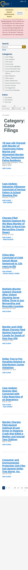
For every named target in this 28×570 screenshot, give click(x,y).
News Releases (10, 76)
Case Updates (10, 59)
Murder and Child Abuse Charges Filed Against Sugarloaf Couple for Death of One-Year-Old (13, 332)
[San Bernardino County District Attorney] (6, 4)
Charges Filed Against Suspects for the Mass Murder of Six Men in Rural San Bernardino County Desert (13, 225)
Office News (9, 78)
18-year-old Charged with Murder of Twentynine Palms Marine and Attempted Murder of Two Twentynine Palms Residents (13, 151)
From (4, 106)
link (16, 28)
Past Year (8, 102)
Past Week (8, 98)
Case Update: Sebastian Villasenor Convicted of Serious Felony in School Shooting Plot (14, 189)
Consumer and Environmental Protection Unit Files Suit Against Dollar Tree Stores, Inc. (13, 465)
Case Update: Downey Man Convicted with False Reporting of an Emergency (12, 393)
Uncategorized (10, 88)
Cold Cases (9, 62)
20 (15, 488)
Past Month (9, 100)
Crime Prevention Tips (12, 69)
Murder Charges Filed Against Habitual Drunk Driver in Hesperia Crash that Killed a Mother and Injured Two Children (13, 430)
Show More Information (20, 13)
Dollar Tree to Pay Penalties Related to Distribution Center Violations (13, 363)
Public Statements (11, 81)
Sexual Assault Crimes (12, 83)
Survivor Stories (10, 85)
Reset (4, 50)
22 (22, 488)
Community (9, 64)
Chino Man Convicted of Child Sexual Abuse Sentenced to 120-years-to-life (12, 260)
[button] (24, 46)
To (14, 106)
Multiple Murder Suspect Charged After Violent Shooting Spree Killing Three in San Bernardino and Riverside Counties (13, 297)
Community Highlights (13, 66)
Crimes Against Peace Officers (12, 72)
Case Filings (9, 57)
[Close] (26, 10)
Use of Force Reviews (12, 90)
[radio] (3, 97)
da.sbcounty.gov (6, 21)
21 (18, 488)
